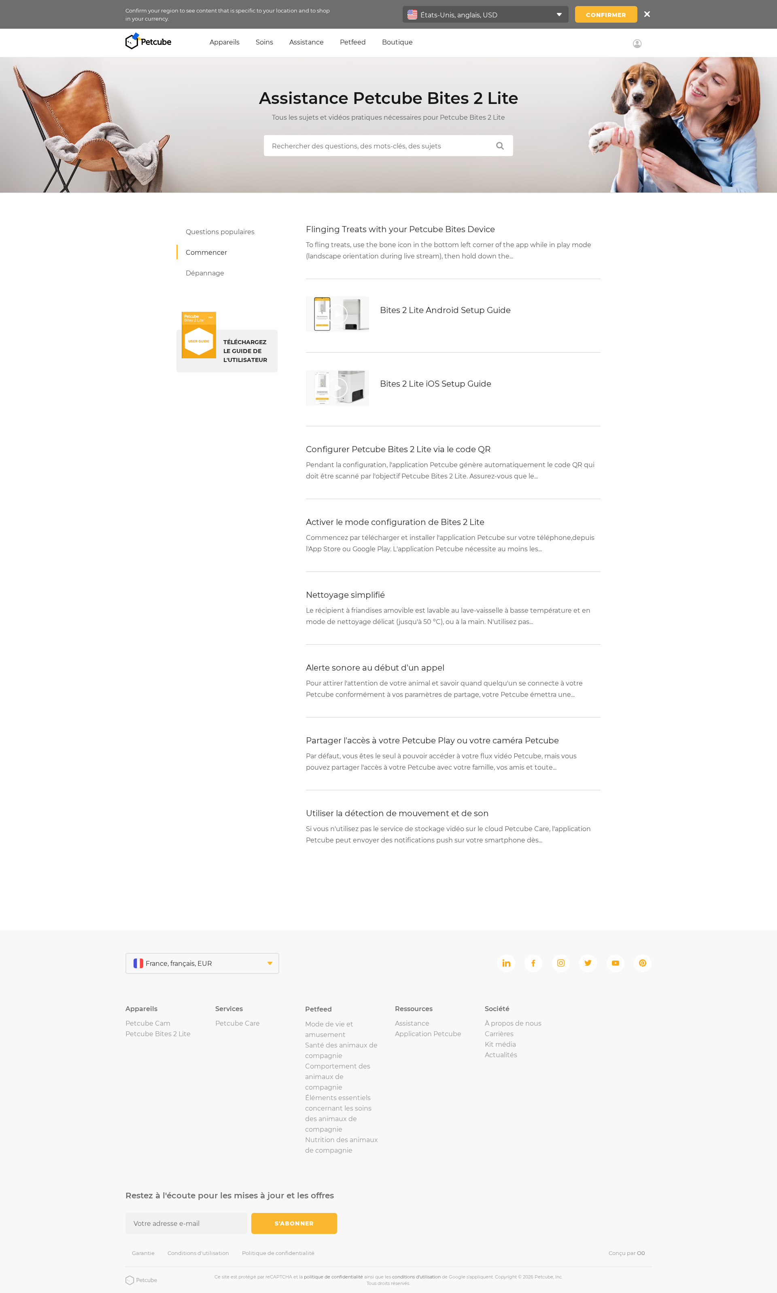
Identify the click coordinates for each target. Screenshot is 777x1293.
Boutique (397, 42)
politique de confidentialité (333, 1277)
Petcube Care (237, 1023)
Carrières (499, 1034)
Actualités (501, 1055)
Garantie (143, 1253)
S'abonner (294, 1223)
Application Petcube (428, 1034)
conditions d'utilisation (416, 1277)
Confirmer (606, 15)
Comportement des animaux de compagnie (337, 1076)
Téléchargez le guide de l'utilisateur (245, 351)
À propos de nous (513, 1023)
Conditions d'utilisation (198, 1253)
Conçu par (627, 1253)
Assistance (306, 42)
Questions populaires (220, 232)
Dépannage (205, 273)
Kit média (500, 1044)
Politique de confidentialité (278, 1253)
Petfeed (353, 42)
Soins (264, 42)
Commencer (206, 252)
